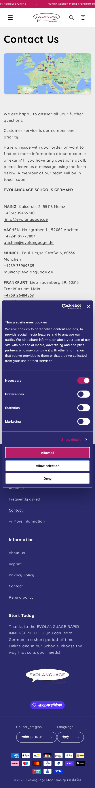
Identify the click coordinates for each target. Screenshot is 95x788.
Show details (71, 439)
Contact (16, 510)
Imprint (15, 564)
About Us (17, 553)
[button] (10, 17)
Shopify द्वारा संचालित (68, 780)
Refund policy (21, 597)
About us (17, 488)
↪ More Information (27, 521)
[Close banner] (88, 306)
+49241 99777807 (19, 236)
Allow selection (47, 465)
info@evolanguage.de (26, 219)
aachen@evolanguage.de (29, 242)
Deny (47, 478)
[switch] (83, 394)
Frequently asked (24, 499)
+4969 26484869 (19, 295)
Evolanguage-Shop (40, 780)
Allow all (47, 453)
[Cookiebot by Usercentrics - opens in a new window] (62, 307)
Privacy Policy (21, 575)
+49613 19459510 (19, 213)
